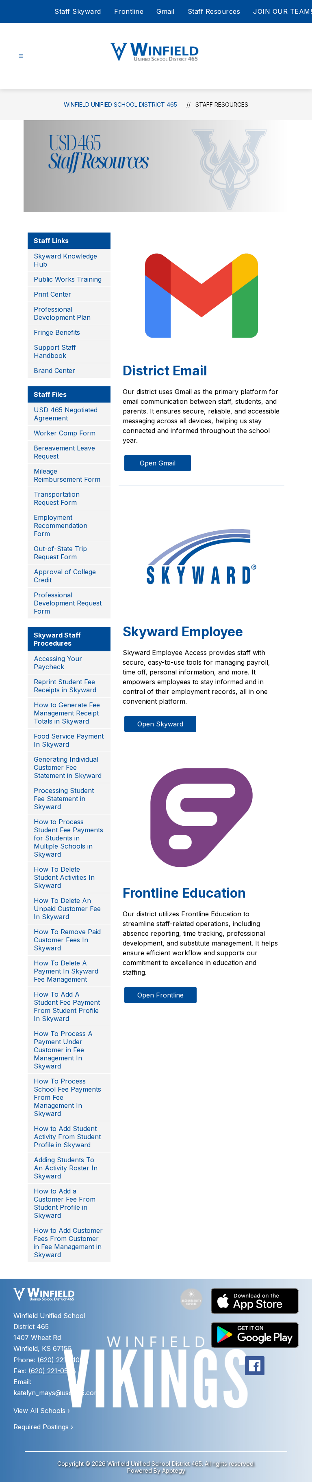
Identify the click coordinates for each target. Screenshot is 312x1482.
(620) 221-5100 (60, 1360)
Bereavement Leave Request (64, 452)
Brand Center (54, 370)
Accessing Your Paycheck (58, 663)
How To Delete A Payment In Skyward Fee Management (66, 971)
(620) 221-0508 (52, 1371)
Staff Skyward (77, 11)
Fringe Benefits (57, 332)
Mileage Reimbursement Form (67, 475)
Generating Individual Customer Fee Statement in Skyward (68, 767)
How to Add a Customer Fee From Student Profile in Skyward (64, 1203)
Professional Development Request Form (68, 603)
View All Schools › (41, 1411)
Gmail (165, 11)
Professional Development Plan (62, 313)
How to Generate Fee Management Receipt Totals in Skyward (67, 713)
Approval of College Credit (65, 576)
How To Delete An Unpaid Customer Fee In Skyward (67, 908)
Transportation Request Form (57, 498)
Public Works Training (68, 279)
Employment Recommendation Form (60, 525)
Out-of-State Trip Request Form (60, 553)
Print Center (52, 294)
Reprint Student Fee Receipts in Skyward (65, 686)
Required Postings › (43, 1427)
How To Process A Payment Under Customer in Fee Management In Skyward (63, 1050)
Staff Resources (214, 11)
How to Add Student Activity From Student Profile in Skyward (67, 1136)
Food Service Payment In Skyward (69, 740)
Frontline (129, 11)
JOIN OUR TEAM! (282, 11)
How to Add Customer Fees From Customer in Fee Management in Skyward (68, 1242)
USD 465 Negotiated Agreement (66, 414)
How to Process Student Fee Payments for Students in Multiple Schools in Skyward (68, 838)
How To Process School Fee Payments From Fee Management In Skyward (67, 1097)
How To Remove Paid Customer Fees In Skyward (67, 940)
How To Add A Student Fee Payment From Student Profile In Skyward (67, 1006)
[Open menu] (21, 56)
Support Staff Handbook (55, 351)
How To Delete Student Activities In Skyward (64, 877)
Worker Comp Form (64, 433)
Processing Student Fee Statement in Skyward (64, 798)
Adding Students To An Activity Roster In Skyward (66, 1168)
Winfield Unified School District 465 (120, 104)
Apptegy (173, 1470)
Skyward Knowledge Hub (65, 260)
